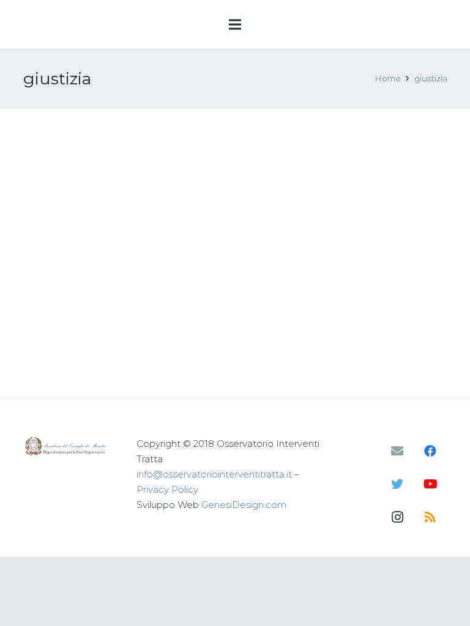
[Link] (66, 446)
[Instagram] (397, 517)
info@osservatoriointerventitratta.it (214, 474)
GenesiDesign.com (243, 504)
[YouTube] (430, 484)
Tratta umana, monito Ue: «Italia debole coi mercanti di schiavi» (116, 154)
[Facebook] (430, 451)
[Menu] (235, 24)
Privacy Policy (167, 489)
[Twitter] (397, 484)
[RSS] (430, 517)
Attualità (129, 192)
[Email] (397, 451)
